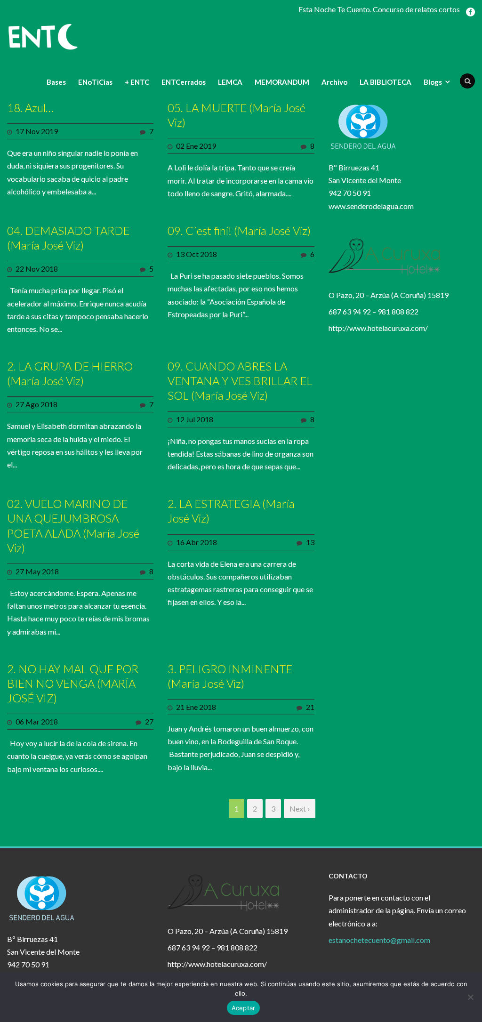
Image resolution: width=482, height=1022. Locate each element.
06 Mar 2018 (37, 721)
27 (149, 721)
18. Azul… (30, 107)
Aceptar (244, 1008)
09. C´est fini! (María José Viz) (239, 230)
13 (310, 542)
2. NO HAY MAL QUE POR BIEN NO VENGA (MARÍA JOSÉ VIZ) (72, 683)
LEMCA (230, 82)
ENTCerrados (183, 82)
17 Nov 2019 (37, 131)
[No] (470, 997)
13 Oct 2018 (196, 253)
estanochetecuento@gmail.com (379, 939)
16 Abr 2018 (196, 542)
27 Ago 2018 (36, 404)
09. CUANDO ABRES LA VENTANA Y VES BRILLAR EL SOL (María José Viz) (240, 380)
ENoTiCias (95, 82)
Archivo (334, 82)
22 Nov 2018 (37, 268)
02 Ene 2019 (196, 145)
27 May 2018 (37, 571)
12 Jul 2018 (194, 419)
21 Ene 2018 (196, 706)
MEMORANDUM (282, 82)
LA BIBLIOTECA (385, 82)
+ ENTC (137, 82)
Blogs (433, 82)
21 (310, 706)
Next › (299, 808)
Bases (56, 82)
